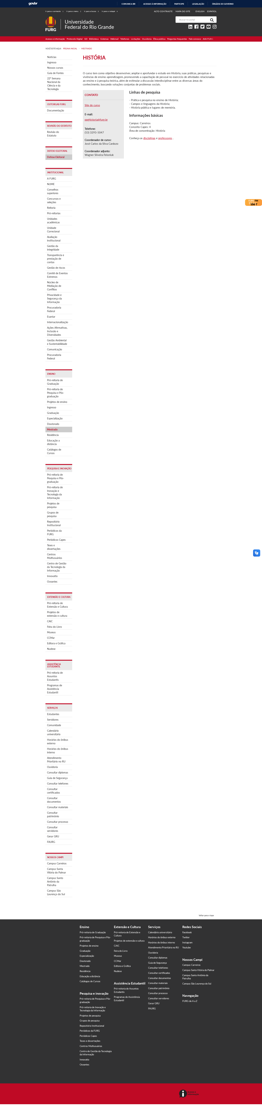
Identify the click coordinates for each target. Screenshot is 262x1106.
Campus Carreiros (56, 863)
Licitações (135, 39)
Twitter (186, 937)
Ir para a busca (91, 11)
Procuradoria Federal (54, 309)
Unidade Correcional (53, 229)
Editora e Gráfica (56, 643)
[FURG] (53, 18)
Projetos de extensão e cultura (57, 614)
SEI (85, 39)
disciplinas (149, 138)
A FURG (51, 178)
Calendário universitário (53, 732)
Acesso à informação (154, 4)
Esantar (51, 316)
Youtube (186, 947)
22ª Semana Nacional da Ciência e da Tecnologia (53, 84)
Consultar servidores (52, 829)
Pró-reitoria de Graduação (55, 382)
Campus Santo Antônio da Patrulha (55, 881)
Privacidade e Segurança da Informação (54, 298)
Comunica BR (128, 4)
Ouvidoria (146, 39)
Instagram (187, 942)
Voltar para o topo (206, 915)
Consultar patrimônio (53, 814)
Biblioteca (94, 39)
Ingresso (51, 62)
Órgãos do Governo (222, 4)
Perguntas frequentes (177, 39)
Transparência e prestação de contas (55, 259)
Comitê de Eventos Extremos (57, 275)
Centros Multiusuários (54, 556)
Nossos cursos (55, 67)
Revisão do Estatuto (53, 133)
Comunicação (54, 349)
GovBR (33, 3)
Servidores (52, 719)
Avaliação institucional (53, 238)
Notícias (51, 57)
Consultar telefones (57, 783)
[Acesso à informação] (189, 1093)
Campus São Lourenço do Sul (56, 892)
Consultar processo (57, 821)
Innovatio (52, 576)
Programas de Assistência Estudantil (54, 689)
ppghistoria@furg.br (96, 119)
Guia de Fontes (55, 73)
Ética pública (159, 39)
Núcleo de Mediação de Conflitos (54, 286)
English (200, 11)
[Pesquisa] (211, 19)
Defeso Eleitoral (55, 157)
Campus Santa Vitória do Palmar (56, 870)
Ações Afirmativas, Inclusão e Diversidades (57, 331)
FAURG (51, 841)
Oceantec (52, 581)
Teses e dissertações (53, 547)
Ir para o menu (73, 11)
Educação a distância (53, 442)
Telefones (124, 39)
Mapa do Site (183, 11)
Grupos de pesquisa (52, 514)
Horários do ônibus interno (57, 750)
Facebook (187, 932)
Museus (51, 632)
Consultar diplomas (57, 772)
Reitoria (51, 207)
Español (212, 11)
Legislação (198, 4)
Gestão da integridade (53, 247)
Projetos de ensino (57, 401)
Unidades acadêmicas (53, 220)
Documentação (55, 110)
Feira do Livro (54, 626)
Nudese (51, 648)
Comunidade (54, 725)
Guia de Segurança (57, 778)
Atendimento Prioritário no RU (56, 759)
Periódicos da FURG (54, 532)
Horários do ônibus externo (57, 741)
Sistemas (104, 39)
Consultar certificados (53, 791)
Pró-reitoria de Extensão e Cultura (57, 605)
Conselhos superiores (52, 191)
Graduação (53, 412)
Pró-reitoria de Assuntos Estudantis (55, 676)
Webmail (114, 39)
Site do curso (92, 105)
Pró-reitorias (53, 213)
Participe (179, 4)
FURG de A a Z (189, 1001)
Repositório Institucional (54, 523)
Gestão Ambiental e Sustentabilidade (57, 342)
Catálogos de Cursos (54, 451)
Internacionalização (57, 322)
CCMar (51, 637)
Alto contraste (163, 11)
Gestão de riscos (56, 267)
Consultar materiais (57, 807)
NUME (51, 184)
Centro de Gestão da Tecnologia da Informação (56, 567)
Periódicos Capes (56, 539)
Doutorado (53, 423)
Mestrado (52, 429)
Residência (53, 434)
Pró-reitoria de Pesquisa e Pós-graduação (55, 393)
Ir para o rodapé (110, 11)
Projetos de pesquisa (53, 505)
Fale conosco (195, 39)
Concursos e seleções (54, 200)
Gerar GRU (53, 836)
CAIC (50, 621)
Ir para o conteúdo (54, 11)
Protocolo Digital (75, 39)
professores (165, 138)
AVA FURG (208, 39)
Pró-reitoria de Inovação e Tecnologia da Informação (55, 492)
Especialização (55, 418)
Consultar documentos (54, 800)
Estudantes (53, 714)
